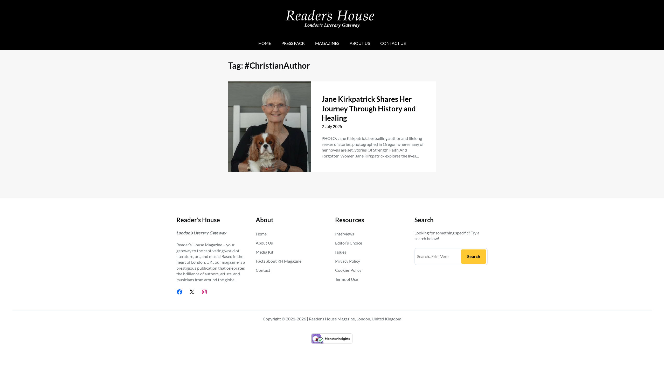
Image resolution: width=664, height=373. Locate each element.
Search (473, 256)
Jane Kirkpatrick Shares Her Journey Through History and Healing (369, 108)
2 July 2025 (332, 126)
